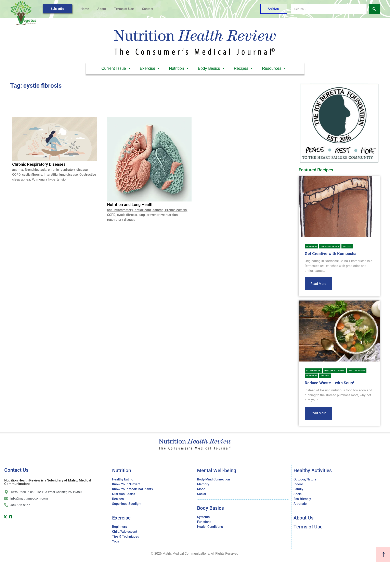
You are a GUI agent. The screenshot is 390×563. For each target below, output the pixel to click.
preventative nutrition (162, 215)
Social (201, 494)
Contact (147, 9)
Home (84, 9)
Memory (203, 484)
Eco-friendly (313, 370)
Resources (271, 68)
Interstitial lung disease (61, 174)
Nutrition (176, 68)
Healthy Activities (334, 370)
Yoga (115, 541)
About (101, 9)
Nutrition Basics (330, 246)
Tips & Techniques (125, 536)
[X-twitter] (5, 517)
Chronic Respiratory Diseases (38, 164)
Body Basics (209, 68)
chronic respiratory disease (68, 170)
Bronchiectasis (35, 170)
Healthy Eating (357, 370)
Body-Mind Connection (213, 479)
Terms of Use (124, 9)
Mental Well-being (216, 470)
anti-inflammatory (120, 210)
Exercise (147, 68)
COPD (16, 174)
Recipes (241, 68)
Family (298, 489)
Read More (318, 284)
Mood (201, 489)
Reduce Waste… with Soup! (329, 382)
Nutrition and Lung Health (130, 204)
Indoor (298, 484)
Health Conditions (210, 527)
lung (142, 215)
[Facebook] (11, 517)
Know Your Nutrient (126, 484)
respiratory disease (121, 220)
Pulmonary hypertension (49, 179)
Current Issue (113, 68)
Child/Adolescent (124, 532)
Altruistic (300, 504)
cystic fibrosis (32, 174)
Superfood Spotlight (126, 504)
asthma (17, 170)
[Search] (374, 9)
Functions (204, 522)
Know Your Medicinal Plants (132, 489)
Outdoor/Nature (305, 479)
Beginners (119, 527)
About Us (303, 518)
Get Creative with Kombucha (330, 253)
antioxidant (143, 210)
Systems (203, 517)
